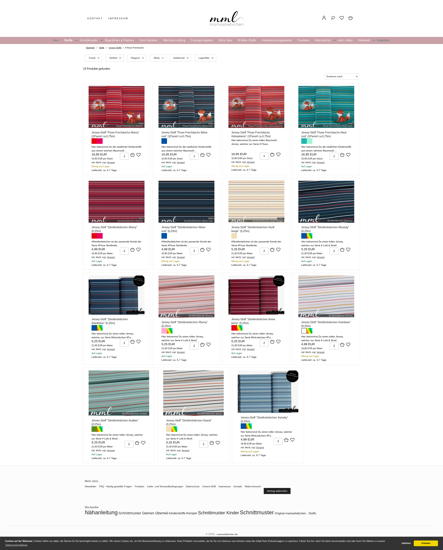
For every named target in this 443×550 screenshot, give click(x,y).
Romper (191, 513)
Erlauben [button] (426, 543)
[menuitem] (56, 40)
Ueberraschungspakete (277, 40)
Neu (56, 40)
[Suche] (332, 19)
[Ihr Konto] (324, 19)
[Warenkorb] (351, 19)
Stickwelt (364, 40)
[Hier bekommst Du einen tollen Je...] (326, 221)
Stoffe (68, 40)
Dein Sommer (149, 40)
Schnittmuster (89, 40)
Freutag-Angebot (202, 40)
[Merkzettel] (341, 19)
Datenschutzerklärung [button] (16, 545)
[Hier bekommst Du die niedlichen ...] (116, 127)
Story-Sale (225, 40)
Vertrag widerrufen (277, 491)
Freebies (303, 40)
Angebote (383, 40)
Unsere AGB (209, 486)
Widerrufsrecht (253, 486)
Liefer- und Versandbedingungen (165, 486)
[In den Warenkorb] (132, 155)
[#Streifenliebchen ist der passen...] (116, 221)
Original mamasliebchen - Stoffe (295, 513)
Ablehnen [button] (406, 543)
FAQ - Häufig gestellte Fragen (115, 486)
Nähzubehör (323, 40)
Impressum (118, 18)
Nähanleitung (101, 512)
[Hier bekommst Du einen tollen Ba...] (256, 127)
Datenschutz (193, 486)
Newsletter (90, 486)
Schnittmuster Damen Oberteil (143, 513)
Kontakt (95, 18)
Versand (111, 162)
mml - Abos (345, 40)
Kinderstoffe (177, 513)
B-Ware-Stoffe (247, 40)
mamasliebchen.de (227, 534)
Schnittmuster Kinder (218, 512)
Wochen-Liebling (174, 40)
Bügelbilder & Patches (119, 40)
